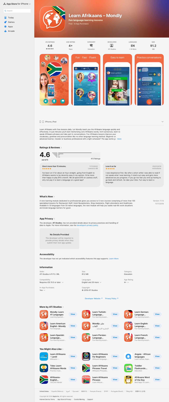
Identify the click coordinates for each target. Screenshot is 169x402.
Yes (41, 290)
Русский (76, 391)
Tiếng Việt (129, 391)
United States (44, 391)
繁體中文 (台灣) (140, 391)
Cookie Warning (79, 399)
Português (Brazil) (117, 391)
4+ (125, 282)
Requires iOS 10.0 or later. (50, 282)
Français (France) (95, 391)
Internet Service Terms (47, 399)
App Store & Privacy (64, 399)
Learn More (114, 259)
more (119, 139)
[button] (17, 18)
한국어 (106, 391)
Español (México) (57, 391)
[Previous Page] (37, 86)
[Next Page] (166, 86)
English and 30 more (90, 282)
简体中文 (84, 391)
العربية (68, 391)
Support (90, 399)
